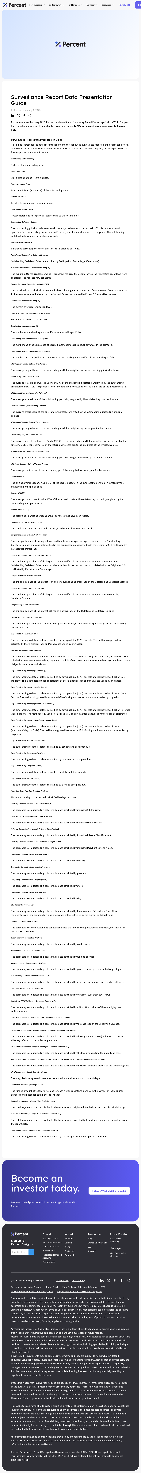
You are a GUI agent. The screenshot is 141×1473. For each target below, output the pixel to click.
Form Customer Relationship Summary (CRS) (83, 1287)
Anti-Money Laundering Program (26, 1287)
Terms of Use (62, 1280)
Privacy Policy (78, 1280)
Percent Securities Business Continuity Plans (32, 1291)
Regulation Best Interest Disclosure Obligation (79, 1291)
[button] (37, 5)
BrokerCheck (52, 1287)
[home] (14, 5)
